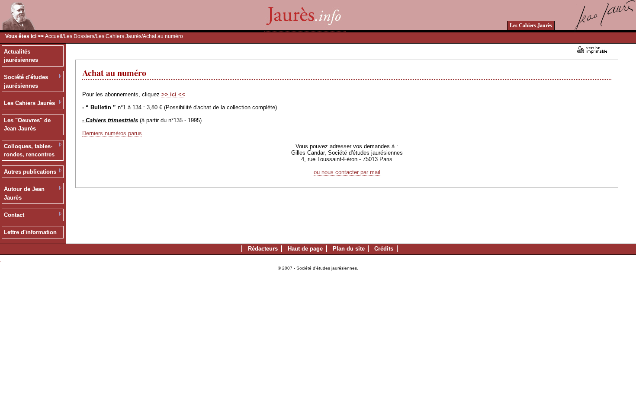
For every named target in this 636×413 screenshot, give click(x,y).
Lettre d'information (30, 232)
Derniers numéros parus (112, 133)
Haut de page (305, 248)
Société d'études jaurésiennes (26, 81)
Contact (14, 215)
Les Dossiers (79, 36)
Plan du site (349, 248)
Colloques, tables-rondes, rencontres (29, 150)
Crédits (383, 248)
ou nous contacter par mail (347, 172)
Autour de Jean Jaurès (24, 193)
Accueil (53, 36)
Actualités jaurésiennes (21, 56)
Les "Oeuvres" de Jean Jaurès (27, 124)
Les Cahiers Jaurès (531, 25)
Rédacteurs (263, 248)
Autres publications (30, 171)
